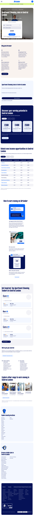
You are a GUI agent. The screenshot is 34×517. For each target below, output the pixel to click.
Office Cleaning (4, 182)
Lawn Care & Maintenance (22, 498)
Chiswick (2, 421)
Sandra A (5, 327)
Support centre (15, 494)
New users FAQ (4, 500)
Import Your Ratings (16, 493)
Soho (2, 435)
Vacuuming (11, 458)
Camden (2, 437)
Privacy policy (9, 499)
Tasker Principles (10, 494)
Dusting (2, 464)
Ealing (11, 417)
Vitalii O (5, 296)
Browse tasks (15, 490)
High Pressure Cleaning (5, 180)
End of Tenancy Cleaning (5, 167)
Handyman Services (21, 489)
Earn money (3, 490)
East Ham (2, 425)
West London (27, 494)
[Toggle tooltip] (15, 304)
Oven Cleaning (4, 172)
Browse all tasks (17, 98)
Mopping (2, 470)
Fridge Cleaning (3, 465)
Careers (9, 490)
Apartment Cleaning (4, 165)
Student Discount (4, 498)
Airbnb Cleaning (3, 456)
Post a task (17, 277)
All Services (20, 499)
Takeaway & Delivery (21, 493)
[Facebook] (28, 512)
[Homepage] (17, 1)
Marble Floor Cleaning (4, 468)
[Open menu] (1, 1)
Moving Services (21, 495)
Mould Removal (3, 471)
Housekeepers (4, 170)
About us (9, 489)
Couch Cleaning (3, 463)
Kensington (3, 427)
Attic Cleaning (3, 458)
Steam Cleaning (3, 478)
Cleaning (3, 162)
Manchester (26, 493)
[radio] (4, 119)
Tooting (2, 431)
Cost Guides (3, 494)
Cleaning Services (21, 490)
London (26, 489)
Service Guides (4, 495)
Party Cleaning (3, 475)
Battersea (2, 417)
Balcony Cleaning (4, 185)
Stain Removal (3, 476)
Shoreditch (3, 430)
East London (26, 490)
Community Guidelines (11, 493)
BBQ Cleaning (3, 460)
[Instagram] (29, 511)
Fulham (2, 426)
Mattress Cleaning (4, 469)
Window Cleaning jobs (21, 393)
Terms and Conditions (10, 495)
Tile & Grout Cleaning (13, 456)
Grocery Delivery (21, 494)
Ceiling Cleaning (3, 461)
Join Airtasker (12, 34)
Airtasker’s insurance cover (7, 355)
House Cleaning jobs (5, 393)
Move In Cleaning (3, 473)
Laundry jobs (28, 392)
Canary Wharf (3, 436)
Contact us (9, 498)
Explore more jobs (6, 397)
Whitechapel (3, 432)
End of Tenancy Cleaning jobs (13, 393)
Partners (3, 499)
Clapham (2, 422)
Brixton (2, 420)
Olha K (4, 311)
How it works (3, 489)
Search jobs (3, 493)
